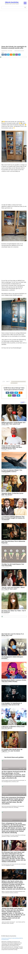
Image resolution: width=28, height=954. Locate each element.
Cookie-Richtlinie (15, 938)
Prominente (14, 383)
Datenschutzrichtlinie (6, 938)
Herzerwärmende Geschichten (18, 381)
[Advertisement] (14, 27)
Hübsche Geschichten (12, 2)
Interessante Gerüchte (19, 50)
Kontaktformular (5, 939)
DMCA (20, 938)
